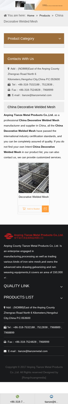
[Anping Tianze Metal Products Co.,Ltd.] (34, 236)
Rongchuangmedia (34, 377)
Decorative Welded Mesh (34, 196)
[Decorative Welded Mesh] (34, 177)
